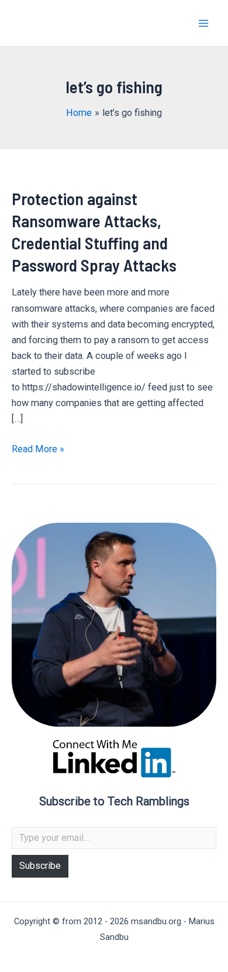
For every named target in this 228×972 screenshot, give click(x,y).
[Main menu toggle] (203, 23)
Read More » (38, 450)
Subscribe (40, 865)
